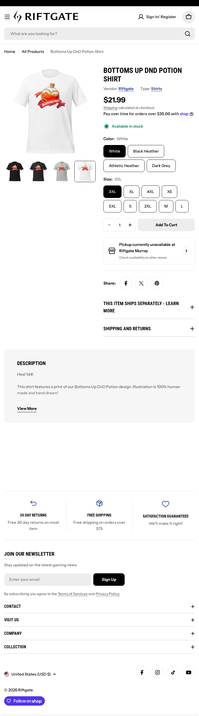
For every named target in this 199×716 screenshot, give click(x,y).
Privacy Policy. (108, 593)
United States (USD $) (31, 674)
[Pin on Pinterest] (157, 283)
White (114, 151)
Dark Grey (161, 165)
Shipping (110, 108)
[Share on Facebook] (126, 283)
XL (131, 191)
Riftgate (126, 88)
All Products (33, 51)
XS (169, 191)
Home (9, 51)
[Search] (187, 34)
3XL (112, 191)
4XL (150, 191)
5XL (112, 206)
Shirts (156, 88)
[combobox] (99, 33)
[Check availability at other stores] (186, 251)
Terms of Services (73, 593)
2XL (147, 206)
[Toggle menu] (7, 17)
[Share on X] (141, 283)
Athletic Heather (124, 165)
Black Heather (146, 151)
